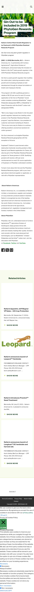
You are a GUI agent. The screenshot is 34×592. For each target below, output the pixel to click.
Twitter (13, 243)
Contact (16, 501)
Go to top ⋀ (12, 492)
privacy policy (28, 512)
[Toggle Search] (31, 6)
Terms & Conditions (7, 499)
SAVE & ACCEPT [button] (6, 590)
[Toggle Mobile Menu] (3, 6)
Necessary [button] (4, 563)
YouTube (22, 243)
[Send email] (11, 250)
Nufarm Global (28, 499)
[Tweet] (7, 250)
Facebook (6, 243)
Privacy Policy (18, 499)
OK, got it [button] (3, 515)
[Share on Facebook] (3, 250)
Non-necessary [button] (5, 585)
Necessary (5, 566)
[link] (14, 6)
